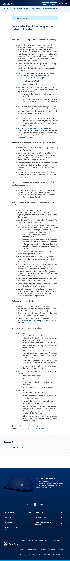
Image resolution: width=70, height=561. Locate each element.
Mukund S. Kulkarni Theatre (19, 8)
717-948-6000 (55, 540)
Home (6, 8)
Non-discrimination (32, 549)
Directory (60, 549)
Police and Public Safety (32, 321)
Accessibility (43, 549)
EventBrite (38, 148)
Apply (45, 4)
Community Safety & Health (44, 523)
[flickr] (35, 497)
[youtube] (39, 497)
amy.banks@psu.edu (40, 428)
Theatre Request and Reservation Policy (43, 8)
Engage (23, 177)
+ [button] (30, 512)
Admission (8, 523)
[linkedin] (30, 497)
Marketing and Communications (36, 128)
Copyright (52, 549)
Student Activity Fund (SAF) (36, 78)
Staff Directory (17, 447)
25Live (35, 121)
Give (53, 4)
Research (39, 513)
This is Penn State (11, 513)
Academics (8, 518)
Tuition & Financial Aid (12, 528)
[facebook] (25, 497)
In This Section (20, 18)
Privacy (21, 549)
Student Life (40, 518)
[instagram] (44, 497)
